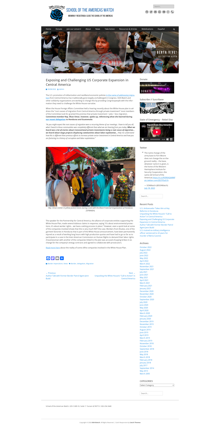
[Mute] (167, 139)
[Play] (143, 139)
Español (161, 29)
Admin (61, 89)
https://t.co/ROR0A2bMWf (164, 177)
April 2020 (144, 310)
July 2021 (143, 272)
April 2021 (144, 280)
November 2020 (147, 294)
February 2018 (146, 360)
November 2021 (147, 266)
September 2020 (147, 299)
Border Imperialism (55, 263)
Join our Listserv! (74, 29)
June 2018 (144, 351)
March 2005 (145, 373)
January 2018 (145, 362)
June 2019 (144, 332)
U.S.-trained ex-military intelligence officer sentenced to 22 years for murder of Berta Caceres (155, 233)
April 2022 (144, 261)
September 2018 (147, 349)
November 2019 (147, 324)
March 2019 (145, 338)
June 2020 (144, 305)
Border (73, 263)
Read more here (53, 247)
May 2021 (144, 277)
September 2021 (147, 269)
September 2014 (147, 368)
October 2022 (145, 247)
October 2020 (145, 296)
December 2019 (146, 321)
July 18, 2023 (149, 188)
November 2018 (147, 343)
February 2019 (146, 340)
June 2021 (144, 274)
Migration (90, 263)
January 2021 (145, 288)
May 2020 (144, 307)
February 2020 (146, 316)
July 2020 (143, 302)
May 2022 (144, 258)
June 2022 (144, 255)
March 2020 (145, 313)
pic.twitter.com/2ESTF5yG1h (156, 180)
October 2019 (145, 327)
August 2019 (145, 329)
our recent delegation (56, 119)
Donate (59, 29)
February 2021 (146, 285)
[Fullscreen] (171, 139)
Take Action (110, 29)
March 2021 (145, 283)
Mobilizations (147, 29)
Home (48, 29)
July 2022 (143, 252)
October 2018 (145, 346)
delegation (81, 263)
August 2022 (145, 250)
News (97, 29)
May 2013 (144, 371)
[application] (157, 132)
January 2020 (145, 318)
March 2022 (145, 263)
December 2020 (146, 291)
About (88, 29)
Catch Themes (135, 422)
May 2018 (144, 354)
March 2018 (145, 357)
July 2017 (143, 365)
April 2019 (144, 335)
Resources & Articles (128, 29)
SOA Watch (96, 422)
